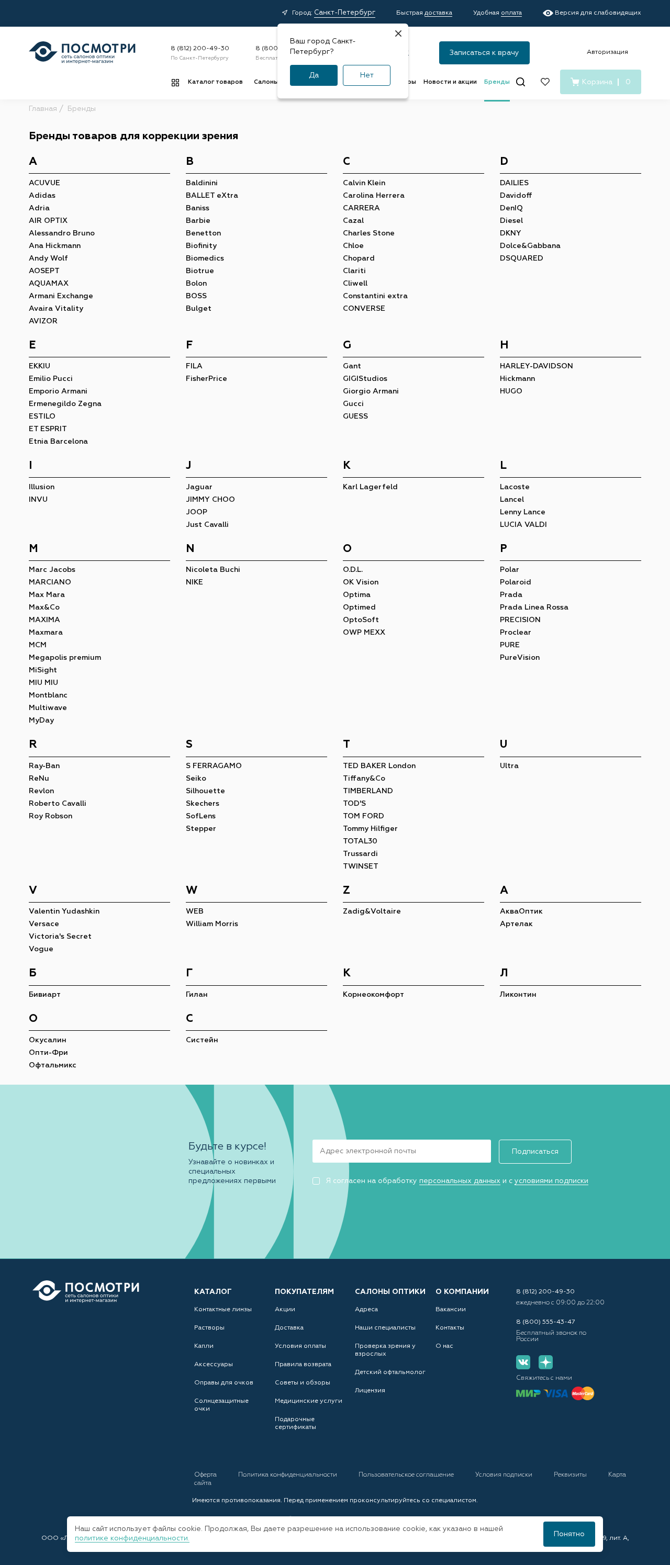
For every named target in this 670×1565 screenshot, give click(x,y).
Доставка (289, 1328)
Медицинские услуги (308, 1401)
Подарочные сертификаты (295, 1423)
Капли (204, 1346)
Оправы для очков (223, 1383)
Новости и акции (450, 82)
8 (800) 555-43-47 (545, 1322)
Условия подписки (504, 1475)
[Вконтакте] (523, 1362)
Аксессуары (213, 1364)
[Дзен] (546, 1362)
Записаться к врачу (484, 53)
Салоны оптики (390, 1292)
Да (314, 75)
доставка (438, 13)
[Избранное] (545, 82)
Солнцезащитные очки (221, 1405)
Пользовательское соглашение (407, 1475)
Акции (285, 1310)
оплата (511, 13)
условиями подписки (551, 1181)
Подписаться (535, 1151)
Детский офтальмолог (390, 1372)
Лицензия (370, 1391)
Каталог (213, 1292)
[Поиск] (520, 81)
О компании (462, 1292)
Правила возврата (303, 1364)
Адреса (366, 1310)
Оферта (206, 1475)
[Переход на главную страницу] (85, 1291)
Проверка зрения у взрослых (385, 1350)
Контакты (450, 1328)
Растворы (209, 1328)
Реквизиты (571, 1475)
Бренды (497, 82)
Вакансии (451, 1310)
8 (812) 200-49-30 (200, 49)
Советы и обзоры (302, 1383)
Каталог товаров (215, 82)
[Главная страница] (82, 52)
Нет (367, 75)
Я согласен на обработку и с (457, 1181)
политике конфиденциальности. (132, 1538)
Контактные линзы (223, 1310)
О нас (444, 1346)
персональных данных (459, 1181)
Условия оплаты (300, 1346)
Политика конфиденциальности (288, 1475)
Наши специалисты (385, 1328)
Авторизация (607, 52)
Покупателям (304, 1292)
